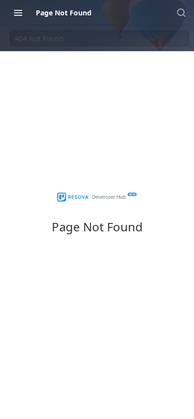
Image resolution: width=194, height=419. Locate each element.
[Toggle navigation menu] (18, 12)
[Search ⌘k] (181, 12)
